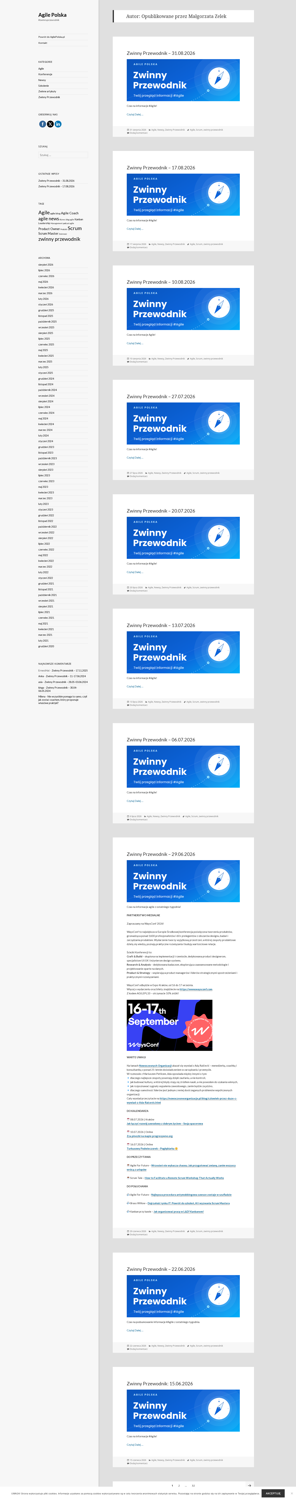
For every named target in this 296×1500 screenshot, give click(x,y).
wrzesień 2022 (46, 532)
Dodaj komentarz (138, 132)
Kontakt (42, 42)
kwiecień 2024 (46, 424)
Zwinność (63, 234)
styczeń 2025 (45, 372)
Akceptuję (273, 1493)
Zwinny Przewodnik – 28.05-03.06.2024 (66, 682)
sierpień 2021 (45, 606)
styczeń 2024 (45, 441)
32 (194, 1485)
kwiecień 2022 (46, 560)
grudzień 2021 (46, 583)
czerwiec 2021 (46, 617)
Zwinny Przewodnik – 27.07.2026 (161, 396)
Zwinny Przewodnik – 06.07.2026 (161, 739)
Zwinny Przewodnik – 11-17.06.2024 (66, 676)
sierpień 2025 (45, 333)
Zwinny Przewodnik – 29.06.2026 (161, 854)
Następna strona (249, 1485)
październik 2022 (47, 526)
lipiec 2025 (44, 338)
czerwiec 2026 (46, 276)
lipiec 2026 (44, 270)
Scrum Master (48, 233)
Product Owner (49, 229)
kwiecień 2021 (46, 629)
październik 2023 (47, 458)
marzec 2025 (45, 361)
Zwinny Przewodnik (49, 97)
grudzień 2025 (46, 310)
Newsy (42, 80)
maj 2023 (43, 486)
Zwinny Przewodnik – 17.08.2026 (56, 186)
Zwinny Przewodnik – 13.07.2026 (161, 625)
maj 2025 (43, 350)
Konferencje (45, 74)
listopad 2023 (45, 452)
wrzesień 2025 (46, 327)
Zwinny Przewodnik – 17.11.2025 (70, 670)
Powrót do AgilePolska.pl (51, 36)
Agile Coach (69, 213)
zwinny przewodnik (59, 239)
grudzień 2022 (46, 515)
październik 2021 (47, 595)
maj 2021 (43, 623)
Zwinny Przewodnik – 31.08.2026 (56, 180)
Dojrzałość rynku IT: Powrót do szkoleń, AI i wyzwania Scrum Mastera (189, 1203)
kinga (41, 687)
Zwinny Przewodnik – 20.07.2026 (161, 511)
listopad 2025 (45, 315)
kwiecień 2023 (46, 492)
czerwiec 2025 (46, 344)
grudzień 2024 (46, 378)
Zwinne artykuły (47, 91)
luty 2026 (43, 298)
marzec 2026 (45, 293)
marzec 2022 (45, 566)
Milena (41, 696)
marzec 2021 (45, 634)
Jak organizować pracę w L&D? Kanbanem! (179, 1211)
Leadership (44, 223)
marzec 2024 (45, 429)
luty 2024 (43, 435)
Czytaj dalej (135, 114)
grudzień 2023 (46, 447)
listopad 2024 (45, 384)
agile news (48, 218)
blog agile (70, 219)
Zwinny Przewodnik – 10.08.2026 (161, 282)
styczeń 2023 (45, 509)
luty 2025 (43, 367)
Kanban (79, 219)
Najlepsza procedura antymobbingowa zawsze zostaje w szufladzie (191, 1194)
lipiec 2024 (44, 407)
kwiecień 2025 (46, 355)
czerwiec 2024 (46, 412)
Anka (41, 676)
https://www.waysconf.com (196, 989)
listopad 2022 (45, 521)
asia (40, 682)
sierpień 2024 (45, 401)
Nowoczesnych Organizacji (155, 1065)
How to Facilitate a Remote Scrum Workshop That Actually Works (184, 1177)
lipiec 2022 (44, 543)
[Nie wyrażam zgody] (291, 1493)
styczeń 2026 (45, 304)
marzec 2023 (45, 498)
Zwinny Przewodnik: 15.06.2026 (160, 1383)
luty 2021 (43, 640)
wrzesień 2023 (46, 464)
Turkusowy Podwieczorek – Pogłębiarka (151, 1148)
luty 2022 (43, 572)
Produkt (63, 229)
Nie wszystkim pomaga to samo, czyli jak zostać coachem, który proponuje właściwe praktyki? (62, 699)
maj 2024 (43, 418)
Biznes (62, 219)
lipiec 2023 (44, 475)
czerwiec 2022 (46, 549)
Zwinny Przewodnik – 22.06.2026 (161, 1269)
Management (57, 223)
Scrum (75, 228)
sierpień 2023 (45, 469)
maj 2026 (43, 281)
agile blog (55, 213)
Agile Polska (52, 15)
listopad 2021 (45, 589)
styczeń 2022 (45, 577)
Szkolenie (43, 85)
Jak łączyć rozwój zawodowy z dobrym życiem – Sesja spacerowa (165, 1123)
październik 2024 (47, 389)
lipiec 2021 (44, 612)
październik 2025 (47, 321)
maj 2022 (43, 555)
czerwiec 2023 (46, 481)
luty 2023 (43, 503)
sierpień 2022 (45, 538)
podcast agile (68, 223)
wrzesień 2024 (46, 395)
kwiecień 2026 (46, 287)
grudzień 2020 (46, 646)
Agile (41, 68)
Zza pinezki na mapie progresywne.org (150, 1136)
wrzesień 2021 (46, 600)
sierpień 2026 (45, 264)
